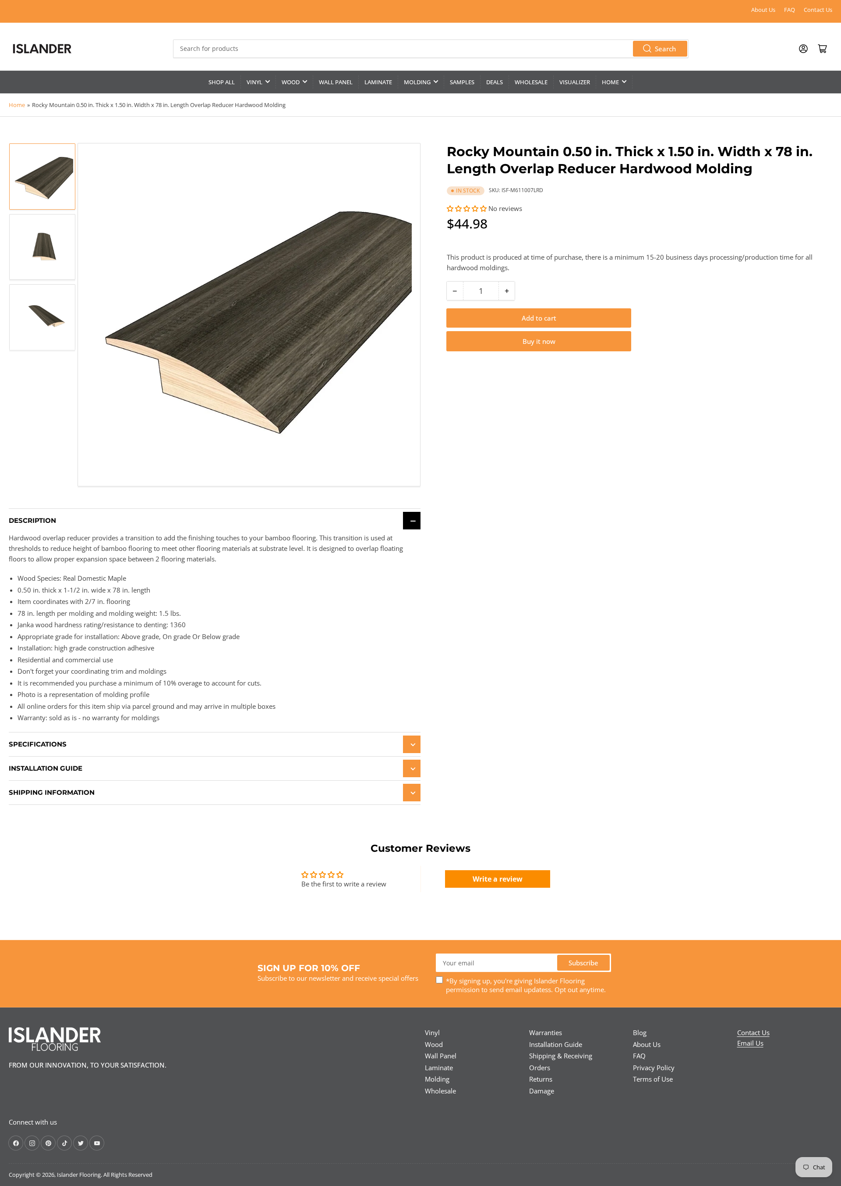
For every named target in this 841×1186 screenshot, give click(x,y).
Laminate (378, 82)
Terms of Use (653, 1079)
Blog (640, 1032)
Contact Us (818, 10)
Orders (539, 1067)
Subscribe (583, 962)
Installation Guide (555, 1044)
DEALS (494, 82)
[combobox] (430, 48)
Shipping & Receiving (560, 1055)
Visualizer (574, 82)
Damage (541, 1090)
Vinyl (254, 82)
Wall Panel (336, 82)
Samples (462, 82)
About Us (763, 10)
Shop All (221, 82)
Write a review (498, 879)
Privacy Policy (654, 1067)
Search (665, 48)
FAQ (789, 10)
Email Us (750, 1043)
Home (610, 82)
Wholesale (531, 82)
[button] (467, 208)
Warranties (545, 1032)
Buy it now (539, 341)
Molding (417, 82)
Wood (291, 82)
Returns (540, 1079)
